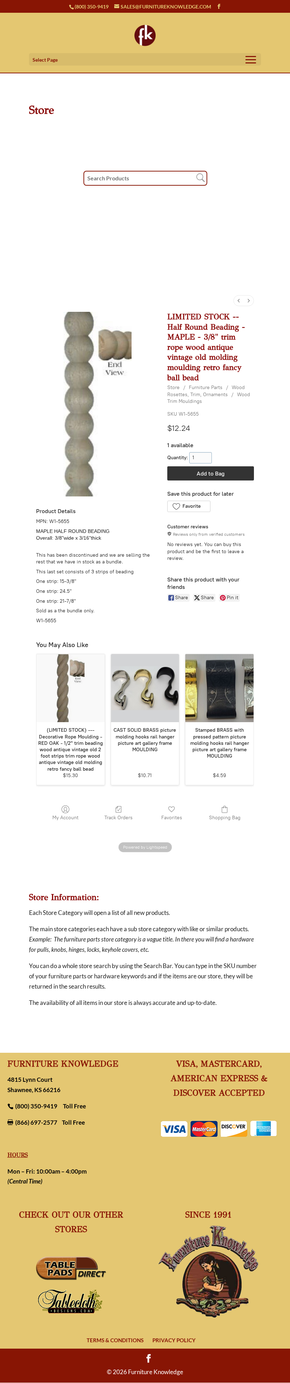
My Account (65, 818)
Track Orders (118, 818)
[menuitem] (239, 301)
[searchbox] (145, 178)
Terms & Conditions (115, 1340)
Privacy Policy (174, 1340)
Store (173, 387)
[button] (188, 506)
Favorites (171, 818)
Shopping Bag (224, 818)
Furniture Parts (205, 387)
